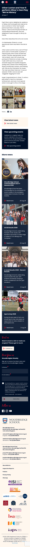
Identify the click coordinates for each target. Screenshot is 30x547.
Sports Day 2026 (10, 314)
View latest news (12, 123)
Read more (10, 200)
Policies (5, 471)
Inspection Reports (8, 468)
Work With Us (6, 465)
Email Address (6, 375)
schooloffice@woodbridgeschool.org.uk (15, 434)
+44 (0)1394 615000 (13, 435)
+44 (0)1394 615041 (14, 440)
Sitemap (5, 478)
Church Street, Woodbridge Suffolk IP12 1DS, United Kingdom (14, 449)
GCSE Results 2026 (10, 227)
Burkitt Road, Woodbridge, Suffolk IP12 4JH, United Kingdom (14, 430)
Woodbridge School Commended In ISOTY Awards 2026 (12, 183)
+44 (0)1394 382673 (13, 454)
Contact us (8, 348)
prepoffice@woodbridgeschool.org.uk (14, 453)
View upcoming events (14, 146)
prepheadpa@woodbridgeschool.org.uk (15, 457)
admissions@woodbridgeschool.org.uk (14, 438)
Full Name (4, 367)
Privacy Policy (7, 474)
